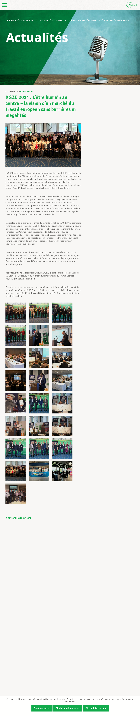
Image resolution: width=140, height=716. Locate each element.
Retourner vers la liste (19, 518)
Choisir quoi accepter (68, 708)
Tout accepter (42, 708)
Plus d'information (96, 708)
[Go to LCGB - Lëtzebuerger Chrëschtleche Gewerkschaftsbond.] (8, 20)
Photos (30, 91)
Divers (23, 91)
